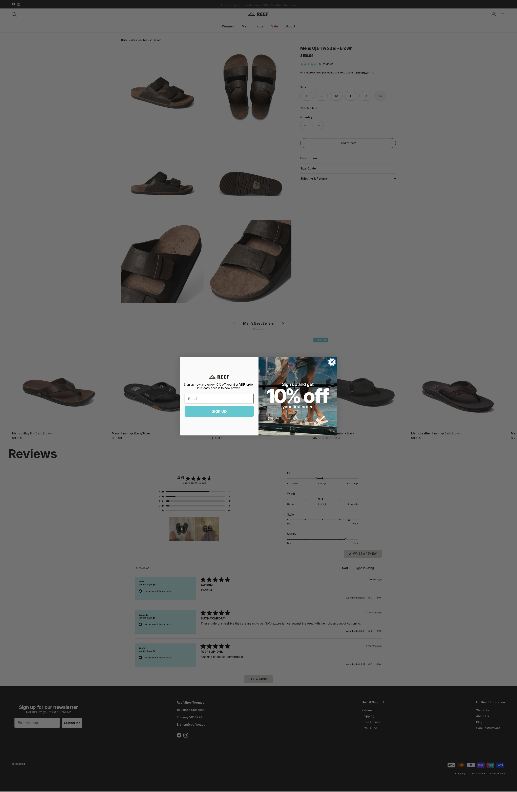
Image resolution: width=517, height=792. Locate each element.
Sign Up (219, 411)
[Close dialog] (332, 361)
